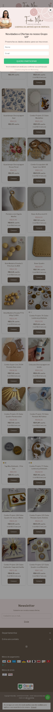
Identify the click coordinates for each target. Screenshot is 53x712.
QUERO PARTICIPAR (27, 61)
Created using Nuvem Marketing (26, 70)
